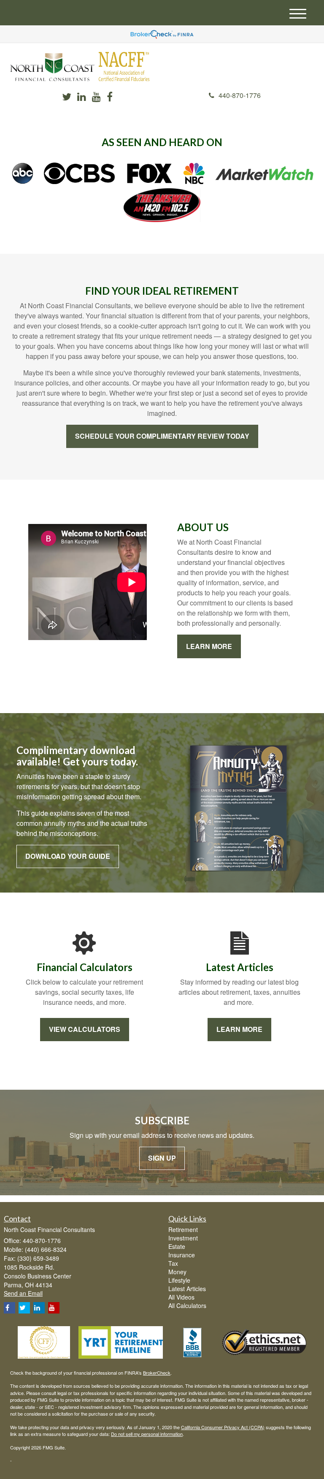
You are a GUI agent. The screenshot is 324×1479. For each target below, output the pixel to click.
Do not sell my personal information (147, 1433)
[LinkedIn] (81, 97)
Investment (183, 1238)
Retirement (183, 1229)
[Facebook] (110, 97)
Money (177, 1271)
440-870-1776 (240, 95)
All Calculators (187, 1305)
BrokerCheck (156, 1372)
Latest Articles (187, 1288)
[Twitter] (66, 97)
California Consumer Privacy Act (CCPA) (223, 1427)
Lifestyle (179, 1280)
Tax (173, 1263)
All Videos (181, 1297)
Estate (176, 1246)
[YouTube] (96, 97)
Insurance (181, 1255)
